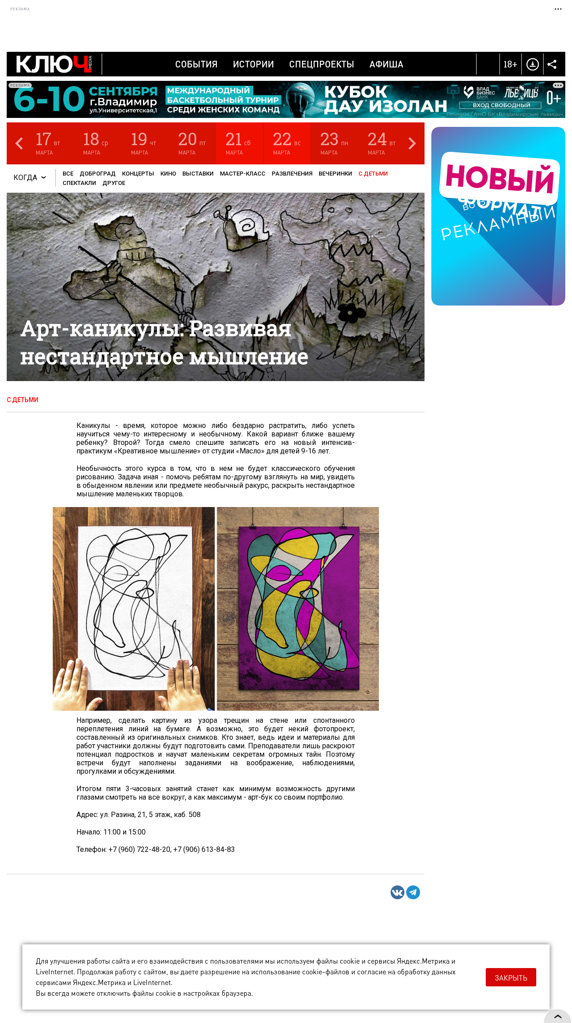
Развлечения (292, 173)
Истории (253, 64)
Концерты (138, 173)
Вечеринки (335, 173)
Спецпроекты (321, 64)
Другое (113, 183)
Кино (168, 173)
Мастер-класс (242, 173)
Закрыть (511, 977)
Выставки (198, 173)
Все (68, 173)
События (196, 64)
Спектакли (79, 183)
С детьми (373, 173)
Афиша (387, 64)
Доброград (98, 173)
